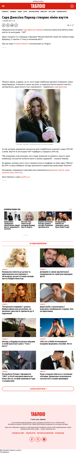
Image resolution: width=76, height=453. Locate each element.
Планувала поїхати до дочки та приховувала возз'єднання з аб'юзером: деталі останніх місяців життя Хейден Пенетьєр (18, 275)
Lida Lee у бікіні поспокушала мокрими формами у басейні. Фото (56, 342)
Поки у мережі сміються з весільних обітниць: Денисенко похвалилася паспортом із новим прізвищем (56, 376)
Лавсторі (43, 11)
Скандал (13, 11)
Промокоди (59, 433)
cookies (18, 450)
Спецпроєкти (61, 11)
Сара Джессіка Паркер (33, 30)
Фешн (20, 11)
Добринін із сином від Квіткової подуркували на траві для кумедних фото (56, 274)
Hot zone (52, 11)
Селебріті (5, 11)
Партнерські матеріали (45, 433)
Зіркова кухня (34, 11)
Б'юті (25, 11)
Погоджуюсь (4, 452)
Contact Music (21, 44)
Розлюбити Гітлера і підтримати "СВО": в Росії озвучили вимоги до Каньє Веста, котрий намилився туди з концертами (18, 377)
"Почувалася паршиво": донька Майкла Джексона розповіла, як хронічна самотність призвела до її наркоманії (18, 310)
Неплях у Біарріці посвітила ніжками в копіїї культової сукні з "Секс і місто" (18, 343)
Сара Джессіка (60, 87)
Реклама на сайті (18, 433)
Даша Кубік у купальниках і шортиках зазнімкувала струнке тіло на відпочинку (56, 309)
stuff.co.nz (25, 177)
